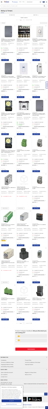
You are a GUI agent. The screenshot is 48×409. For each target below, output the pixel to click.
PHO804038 (35, 149)
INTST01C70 (34, 75)
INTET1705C (3, 75)
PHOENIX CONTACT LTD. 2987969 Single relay (39, 225)
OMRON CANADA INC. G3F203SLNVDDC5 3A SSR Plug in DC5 (23, 299)
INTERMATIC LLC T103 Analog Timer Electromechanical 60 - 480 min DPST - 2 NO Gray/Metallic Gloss (8, 151)
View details (5, 208)
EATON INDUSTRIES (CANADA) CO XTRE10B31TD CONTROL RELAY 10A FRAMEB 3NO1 (23, 114)
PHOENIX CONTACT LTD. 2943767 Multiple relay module (7, 225)
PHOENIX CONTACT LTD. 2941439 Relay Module (7, 299)
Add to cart (5, 60)
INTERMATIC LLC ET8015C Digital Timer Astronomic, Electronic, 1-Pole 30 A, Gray (39, 114)
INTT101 (2, 38)
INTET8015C (34, 112)
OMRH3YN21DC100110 (5, 260)
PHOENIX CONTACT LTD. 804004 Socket (23, 151)
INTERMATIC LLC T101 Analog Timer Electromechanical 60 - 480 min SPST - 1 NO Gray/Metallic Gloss (8, 40)
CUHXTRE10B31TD (20, 112)
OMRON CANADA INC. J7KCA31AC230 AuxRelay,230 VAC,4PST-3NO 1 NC (23, 188)
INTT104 (2, 112)
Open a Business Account (7, 372)
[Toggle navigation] (1, 2)
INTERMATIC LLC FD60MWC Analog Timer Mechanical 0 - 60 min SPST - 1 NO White (39, 40)
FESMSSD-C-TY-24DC (21, 260)
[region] (11, 396)
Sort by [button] (35, 15)
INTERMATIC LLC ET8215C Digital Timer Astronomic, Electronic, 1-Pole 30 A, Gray (23, 40)
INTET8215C (19, 38)
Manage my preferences (11, 404)
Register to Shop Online (30, 372)
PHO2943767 (4, 223)
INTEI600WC (19, 75)
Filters (11, 15)
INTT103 (2, 149)
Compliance (3, 360)
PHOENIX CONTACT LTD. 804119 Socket (38, 188)
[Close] (21, 387)
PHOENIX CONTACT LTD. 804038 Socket (38, 151)
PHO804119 (34, 186)
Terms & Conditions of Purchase (32, 362)
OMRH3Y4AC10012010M (22, 223)
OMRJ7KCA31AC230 (21, 186)
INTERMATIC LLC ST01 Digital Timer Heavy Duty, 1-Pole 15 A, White (39, 77)
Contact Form (4, 376)
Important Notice (29, 364)
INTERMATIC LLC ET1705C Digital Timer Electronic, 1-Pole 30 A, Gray (8, 77)
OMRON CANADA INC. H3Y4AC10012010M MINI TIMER (23, 225)
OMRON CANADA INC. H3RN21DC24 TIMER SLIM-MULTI (8, 188)
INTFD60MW (34, 38)
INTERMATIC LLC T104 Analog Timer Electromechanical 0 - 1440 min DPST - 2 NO (8, 114)
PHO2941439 (4, 297)
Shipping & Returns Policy (7, 364)
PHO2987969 (35, 223)
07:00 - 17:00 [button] (21, 1)
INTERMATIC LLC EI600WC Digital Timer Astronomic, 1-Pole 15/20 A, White (24, 77)
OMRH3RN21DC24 (5, 186)
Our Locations (4, 374)
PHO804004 (19, 149)
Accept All (11, 400)
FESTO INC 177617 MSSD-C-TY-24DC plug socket (23, 262)
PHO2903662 (35, 260)
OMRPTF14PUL (35, 297)
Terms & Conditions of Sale (7, 362)
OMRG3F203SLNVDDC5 (22, 297)
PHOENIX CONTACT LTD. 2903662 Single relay (39, 262)
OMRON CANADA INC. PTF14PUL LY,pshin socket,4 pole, (38, 299)
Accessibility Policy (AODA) (7, 366)
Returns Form (28, 374)
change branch (29, 1)
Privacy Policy (28, 360)
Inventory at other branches (8, 52)
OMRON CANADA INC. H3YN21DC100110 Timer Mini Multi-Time (8, 262)
